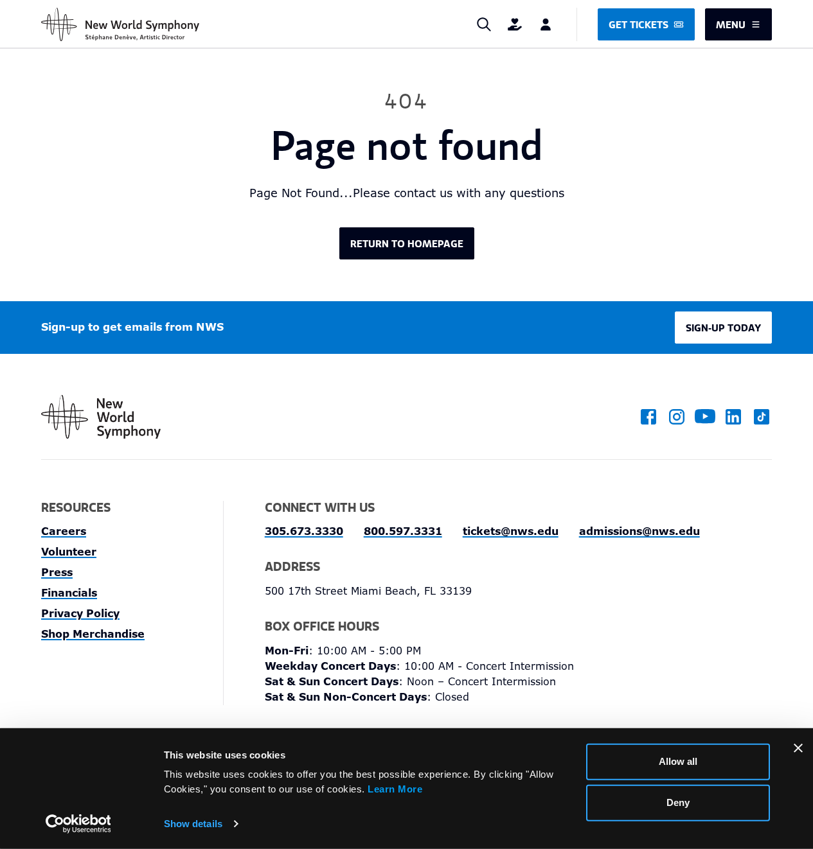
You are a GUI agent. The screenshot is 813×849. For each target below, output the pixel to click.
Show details (193, 823)
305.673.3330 (304, 531)
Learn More (395, 788)
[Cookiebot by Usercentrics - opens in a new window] (78, 824)
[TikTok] (761, 417)
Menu (731, 24)
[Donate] (515, 24)
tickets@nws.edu (510, 531)
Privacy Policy (80, 613)
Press (57, 572)
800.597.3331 (403, 531)
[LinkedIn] (733, 417)
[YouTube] (705, 417)
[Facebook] (648, 417)
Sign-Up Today (723, 327)
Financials (69, 593)
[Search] (484, 24)
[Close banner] (798, 748)
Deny (678, 802)
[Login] (545, 24)
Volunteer (68, 552)
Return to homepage (406, 243)
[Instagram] (676, 417)
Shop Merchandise (93, 634)
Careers (63, 531)
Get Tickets (638, 24)
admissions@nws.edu (639, 531)
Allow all (678, 761)
